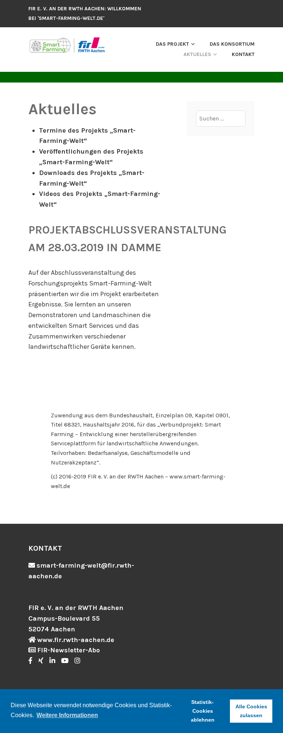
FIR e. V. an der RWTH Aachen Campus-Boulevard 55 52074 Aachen (75, 618)
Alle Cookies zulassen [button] (251, 711)
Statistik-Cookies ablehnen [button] (202, 711)
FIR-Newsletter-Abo (68, 650)
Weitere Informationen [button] (67, 715)
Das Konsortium (232, 44)
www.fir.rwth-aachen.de (75, 640)
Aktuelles (197, 54)
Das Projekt (172, 44)
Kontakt (243, 54)
